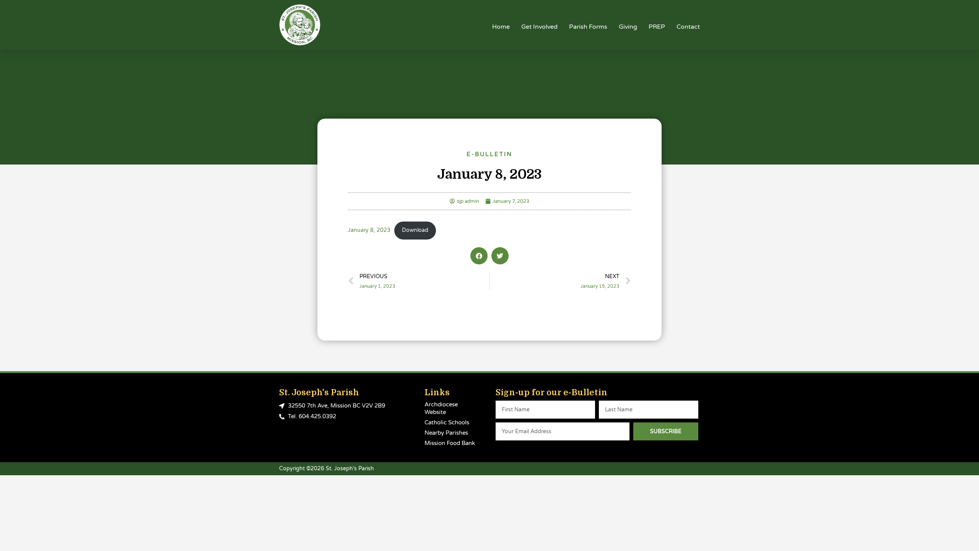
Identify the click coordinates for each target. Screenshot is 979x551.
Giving (628, 27)
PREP (657, 27)
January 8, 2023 (369, 230)
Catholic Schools (446, 422)
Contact (688, 27)
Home (501, 27)
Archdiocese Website (441, 408)
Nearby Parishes (446, 432)
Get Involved (539, 27)
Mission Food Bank (449, 443)
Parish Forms (588, 27)
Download (415, 230)
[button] (479, 255)
